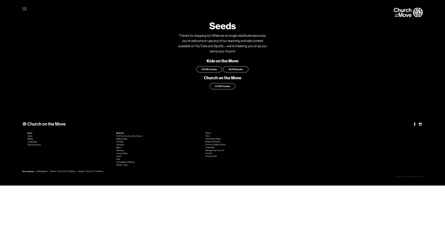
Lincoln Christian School (215, 144)
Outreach (120, 145)
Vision (29, 136)
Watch (208, 133)
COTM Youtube (222, 86)
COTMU (119, 142)
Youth (118, 156)
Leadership (32, 142)
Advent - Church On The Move (62, 171)
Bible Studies (121, 139)
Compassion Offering (125, 162)
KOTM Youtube (209, 69)
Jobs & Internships (213, 139)
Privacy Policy (211, 156)
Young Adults (121, 153)
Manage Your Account (214, 150)
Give (207, 136)
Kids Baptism (42, 171)
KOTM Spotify (236, 69)
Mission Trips (121, 165)
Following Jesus (34, 145)
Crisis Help (209, 147)
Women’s (120, 150)
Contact (208, 153)
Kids (118, 159)
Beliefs (30, 139)
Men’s (118, 147)
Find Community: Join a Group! (129, 136)
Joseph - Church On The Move (90, 171)
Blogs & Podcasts (212, 142)
